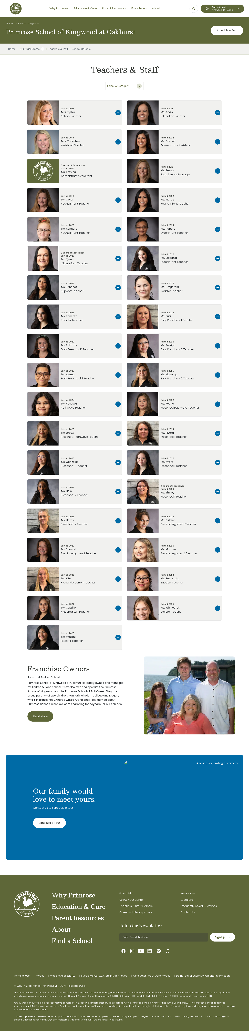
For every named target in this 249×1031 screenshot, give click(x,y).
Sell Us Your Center (131, 900)
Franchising (126, 893)
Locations (187, 900)
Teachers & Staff (58, 49)
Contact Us (188, 912)
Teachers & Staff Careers (136, 906)
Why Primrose (73, 895)
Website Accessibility (62, 975)
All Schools (11, 23)
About (61, 929)
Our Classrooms (30, 49)
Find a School (72, 940)
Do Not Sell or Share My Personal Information (203, 975)
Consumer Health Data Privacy (151, 975)
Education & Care (78, 906)
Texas (23, 23)
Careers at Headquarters (135, 912)
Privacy (40, 975)
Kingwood (33, 23)
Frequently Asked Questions (199, 906)
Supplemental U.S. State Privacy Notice (104, 975)
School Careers (81, 49)
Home (12, 49)
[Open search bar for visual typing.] (194, 9)
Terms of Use (22, 975)
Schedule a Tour (227, 30)
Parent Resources (78, 918)
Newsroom (188, 893)
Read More (40, 716)
